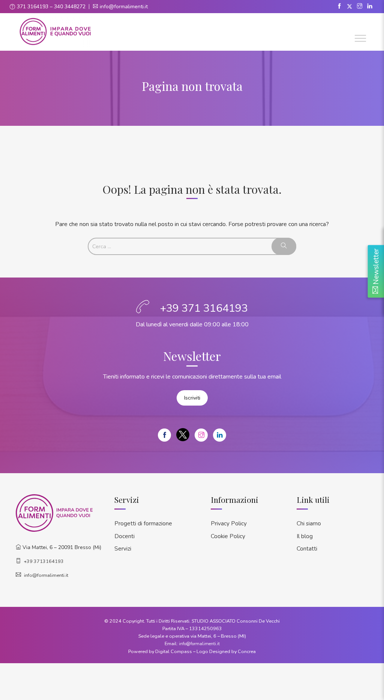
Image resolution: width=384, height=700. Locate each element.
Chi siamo (309, 523)
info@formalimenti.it (124, 6)
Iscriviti (192, 397)
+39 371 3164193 (204, 308)
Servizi (122, 548)
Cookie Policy (228, 536)
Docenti (124, 536)
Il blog (305, 536)
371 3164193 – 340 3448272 (51, 6)
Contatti (307, 548)
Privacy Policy (229, 523)
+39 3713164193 (44, 561)
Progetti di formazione (143, 523)
